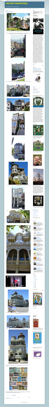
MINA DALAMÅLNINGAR (36, 215)
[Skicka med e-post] (12, 395)
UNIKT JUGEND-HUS (39, 243)
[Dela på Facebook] (14, 395)
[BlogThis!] (13, 395)
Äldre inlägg (29, 397)
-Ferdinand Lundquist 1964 (36, 90)
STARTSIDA (34, 209)
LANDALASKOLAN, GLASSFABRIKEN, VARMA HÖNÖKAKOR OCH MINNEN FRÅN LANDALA (40, 268)
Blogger (27, 402)
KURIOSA (34, 8)
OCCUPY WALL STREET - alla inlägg (12, 8)
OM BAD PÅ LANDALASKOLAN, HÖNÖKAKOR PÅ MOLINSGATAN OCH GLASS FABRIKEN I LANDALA (40, 238)
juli (34, 278)
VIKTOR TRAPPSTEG (17, 3)
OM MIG (37, 8)
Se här (20, 392)
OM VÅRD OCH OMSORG (36, 92)
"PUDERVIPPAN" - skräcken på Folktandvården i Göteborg (40, 233)
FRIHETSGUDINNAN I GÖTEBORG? (39, 227)
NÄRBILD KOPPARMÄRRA (40, 247)
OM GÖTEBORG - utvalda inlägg (21, 8)
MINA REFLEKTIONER (28, 8)
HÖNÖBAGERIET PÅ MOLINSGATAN (39, 257)
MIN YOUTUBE (34, 216)
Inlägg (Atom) (11, 398)
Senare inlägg (7, 397)
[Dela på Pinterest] (15, 395)
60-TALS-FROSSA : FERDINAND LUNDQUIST (39, 222)
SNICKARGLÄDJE (9, 11)
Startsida (6, 8)
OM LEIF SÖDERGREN (35, 210)
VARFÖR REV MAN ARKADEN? (39, 252)
